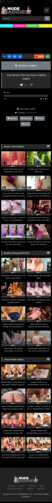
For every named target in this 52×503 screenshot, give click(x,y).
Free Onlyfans (6, 26)
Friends (32, 486)
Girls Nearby (19, 26)
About (21, 486)
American (27, 118)
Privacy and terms (15, 489)
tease (26, 124)
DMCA (30, 489)
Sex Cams (32, 26)
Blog (42, 486)
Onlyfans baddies (27, 65)
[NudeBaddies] (21, 9)
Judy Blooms (31, 113)
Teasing (13, 118)
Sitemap (41, 489)
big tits (40, 118)
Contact (11, 486)
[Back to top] (44, 496)
